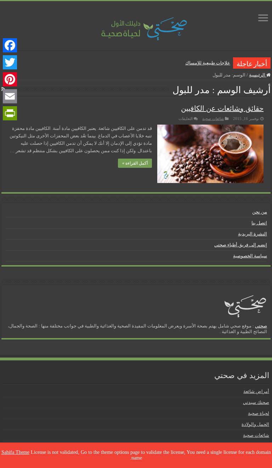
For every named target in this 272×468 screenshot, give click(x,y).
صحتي (261, 326)
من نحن (259, 212)
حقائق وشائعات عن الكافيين (222, 108)
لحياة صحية (258, 413)
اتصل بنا (259, 223)
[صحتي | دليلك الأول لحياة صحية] (136, 24)
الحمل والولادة (255, 424)
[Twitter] (9, 62)
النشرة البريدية (252, 233)
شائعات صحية (213, 118)
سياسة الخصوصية (250, 255)
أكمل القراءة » (135, 163)
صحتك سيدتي (256, 402)
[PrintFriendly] (9, 113)
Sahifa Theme (15, 452)
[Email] (9, 96)
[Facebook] (9, 45)
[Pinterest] (9, 79)
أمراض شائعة (256, 391)
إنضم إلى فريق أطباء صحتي (240, 244)
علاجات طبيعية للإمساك (207, 62)
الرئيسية (257, 75)
